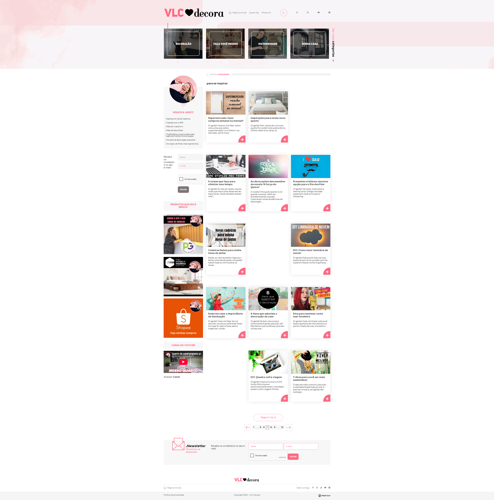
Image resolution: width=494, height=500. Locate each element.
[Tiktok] (321, 487)
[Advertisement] (310, 113)
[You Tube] (325, 487)
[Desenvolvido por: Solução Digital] (324, 495)
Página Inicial (239, 12)
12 (282, 427)
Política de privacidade (174, 495)
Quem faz (254, 12)
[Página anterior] (247, 427)
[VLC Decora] (195, 12)
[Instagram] (317, 487)
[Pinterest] (329, 487)
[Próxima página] (289, 427)
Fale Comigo (303, 487)
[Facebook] (313, 487)
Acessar (172, 377)
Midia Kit (266, 12)
